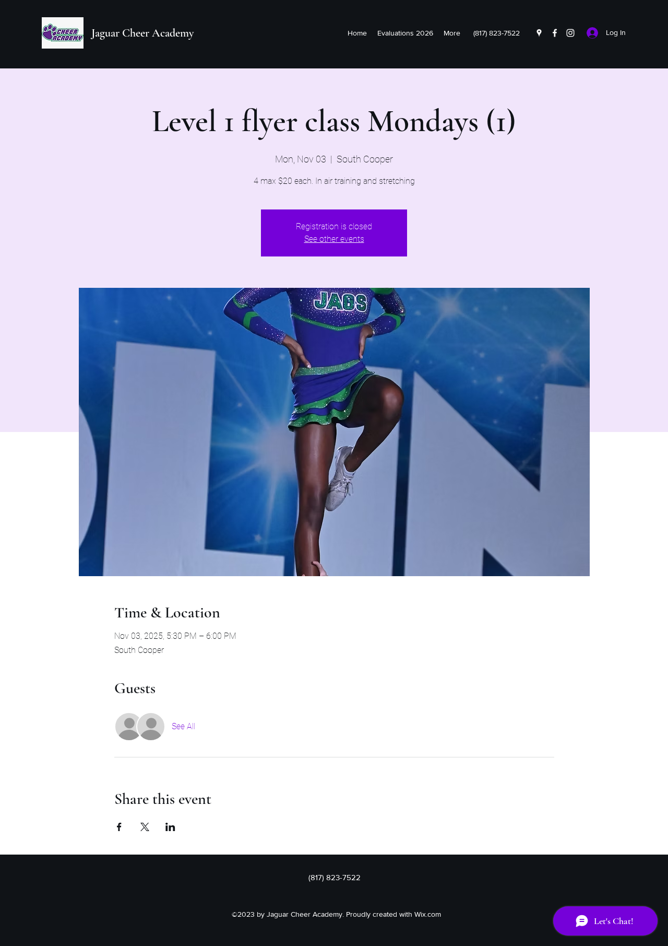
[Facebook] (555, 33)
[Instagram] (570, 33)
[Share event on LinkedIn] (170, 827)
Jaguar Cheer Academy (142, 33)
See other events (334, 239)
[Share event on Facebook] (119, 827)
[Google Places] (539, 33)
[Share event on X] (145, 827)
